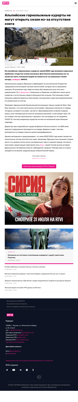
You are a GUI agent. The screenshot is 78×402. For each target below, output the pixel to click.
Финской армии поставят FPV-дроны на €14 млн (23, 288)
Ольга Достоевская (39, 156)
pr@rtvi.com (21, 337)
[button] (76, 3)
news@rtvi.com (22, 335)
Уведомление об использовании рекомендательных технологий (29, 360)
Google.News (11, 353)
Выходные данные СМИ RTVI (16, 301)
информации (24, 92)
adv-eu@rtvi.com (22, 340)
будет (42, 145)
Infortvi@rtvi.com (28, 332)
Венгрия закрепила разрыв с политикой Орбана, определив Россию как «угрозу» (35, 274)
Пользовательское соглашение (17, 304)
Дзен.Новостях (15, 351)
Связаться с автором (39, 158)
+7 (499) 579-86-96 (16, 330)
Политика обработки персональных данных (21, 307)
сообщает (16, 79)
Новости (8, 10)
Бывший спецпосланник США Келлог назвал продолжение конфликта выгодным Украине (38, 281)
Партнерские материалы (15, 342)
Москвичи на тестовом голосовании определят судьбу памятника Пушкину (36, 256)
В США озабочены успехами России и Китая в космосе (25, 267)
